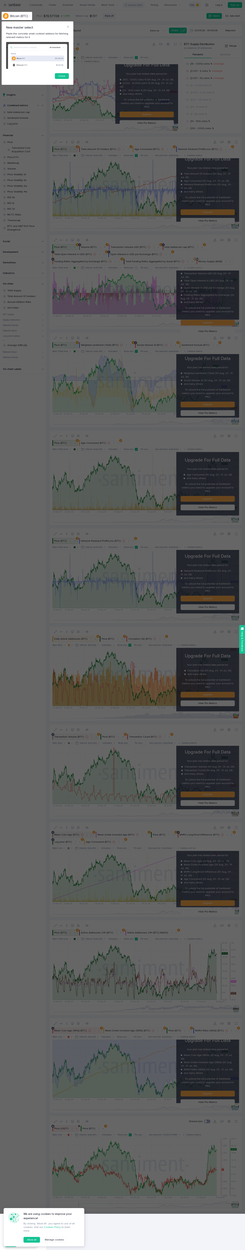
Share (174, 30)
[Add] (38, 105)
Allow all (31, 1239)
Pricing (154, 4)
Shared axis (195, 1121)
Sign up (235, 4)
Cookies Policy (52, 1227)
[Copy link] (184, 30)
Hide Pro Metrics (146, 122)
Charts (52, 4)
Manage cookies (54, 1239)
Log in (219, 4)
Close (61, 75)
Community (36, 4)
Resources (170, 4)
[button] (207, 1121)
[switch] (194, 5)
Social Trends (87, 4)
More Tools (108, 4)
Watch (216, 15)
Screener (68, 4)
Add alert (235, 15)
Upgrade (147, 114)
